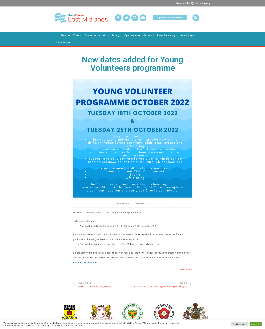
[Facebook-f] (118, 17)
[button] (195, 17)
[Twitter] (126, 17)
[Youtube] (143, 17)
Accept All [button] (255, 324)
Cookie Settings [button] (240, 324)
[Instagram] (134, 17)
